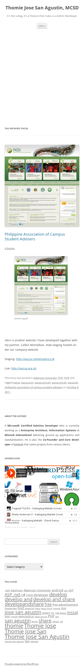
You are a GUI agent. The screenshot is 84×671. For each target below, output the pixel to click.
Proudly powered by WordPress (22, 664)
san (57, 616)
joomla (56, 608)
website (34, 641)
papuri (32, 527)
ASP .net (13, 594)
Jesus (37, 608)
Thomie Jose (40, 625)
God (21, 608)
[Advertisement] (42, 73)
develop (58, 594)
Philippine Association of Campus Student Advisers (35, 237)
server (34, 621)
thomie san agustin (14, 641)
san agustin (18, 620)
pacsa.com (27, 382)
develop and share (54, 599)
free (48, 604)
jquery (46, 613)
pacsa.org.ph (59, 382)
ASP (71, 590)
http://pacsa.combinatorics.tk (35, 359)
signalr (55, 621)
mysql (14, 616)
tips (27, 641)
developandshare (24, 604)
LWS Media (60, 613)
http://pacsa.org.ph (24, 368)
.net (7, 590)
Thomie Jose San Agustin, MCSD (42, 8)
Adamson (17, 590)
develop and (18, 599)
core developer (37, 595)
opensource (26, 616)
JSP (52, 613)
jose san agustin (23, 612)
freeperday (11, 608)
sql (61, 621)
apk (66, 590)
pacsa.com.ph (43, 382)
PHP (60, 378)
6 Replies (10, 248)
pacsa (16, 382)
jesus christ (46, 608)
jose (63, 608)
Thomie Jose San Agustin (16, 527)
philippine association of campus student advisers (34, 387)
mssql (72, 612)
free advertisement (65, 604)
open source (41, 616)
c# (23, 594)
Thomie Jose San (25, 631)
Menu (42, 25)
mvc (7, 616)
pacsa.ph (73, 382)
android (57, 590)
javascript (29, 608)
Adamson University (45, 378)
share (45, 620)
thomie (14, 625)
